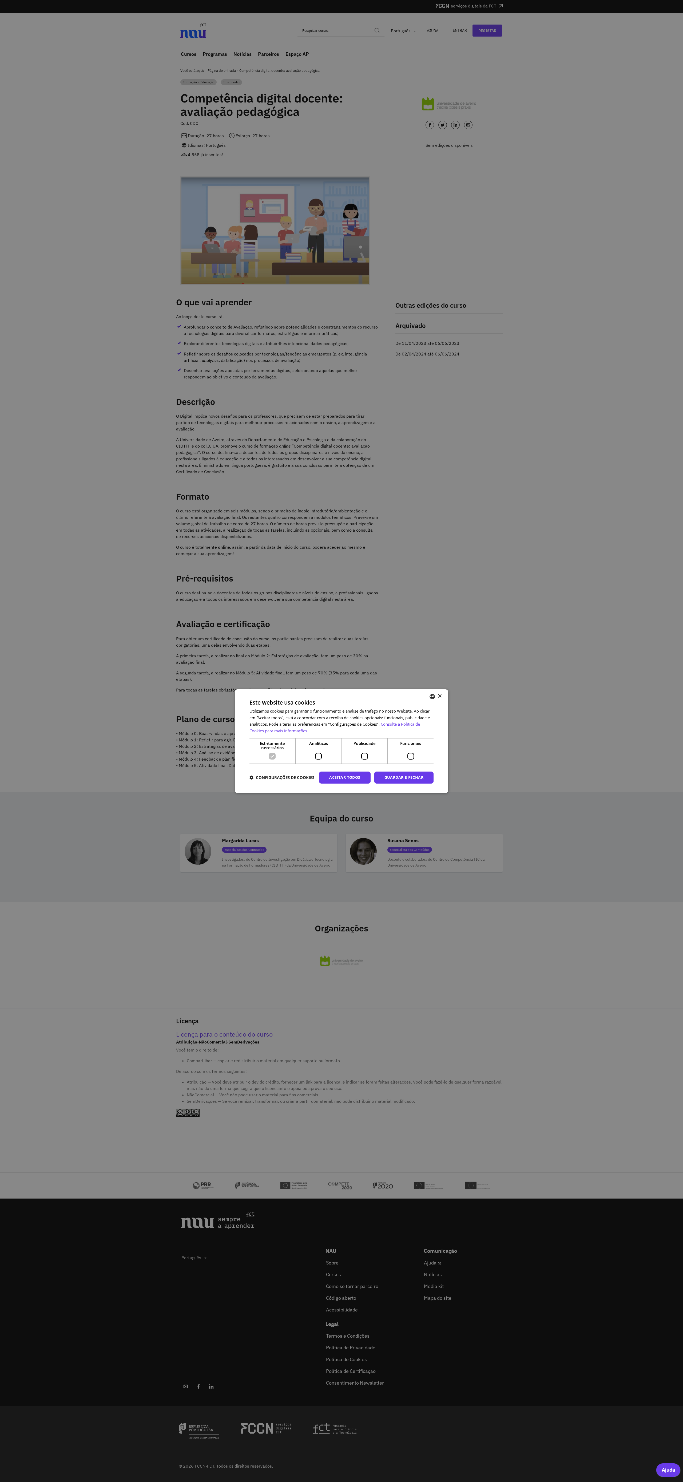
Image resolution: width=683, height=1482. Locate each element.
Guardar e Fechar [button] (403, 777)
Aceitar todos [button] (344, 777)
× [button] (440, 696)
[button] (281, 777)
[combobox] (432, 696)
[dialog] (341, 741)
